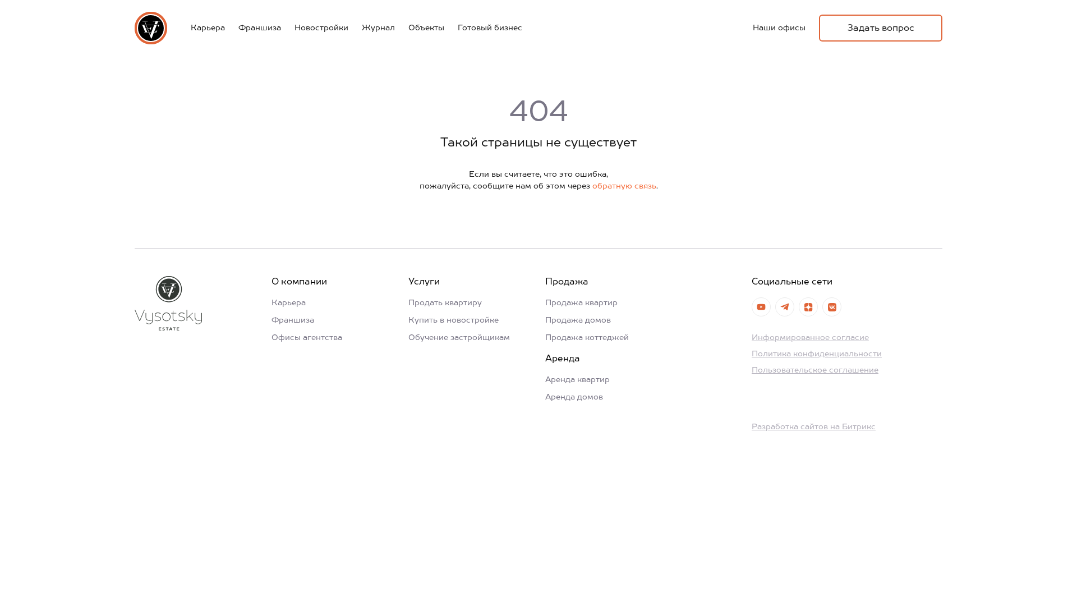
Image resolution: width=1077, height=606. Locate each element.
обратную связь (624, 186)
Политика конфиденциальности (817, 354)
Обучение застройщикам (459, 338)
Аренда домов (574, 397)
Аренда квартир (577, 380)
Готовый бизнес (490, 28)
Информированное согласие (810, 338)
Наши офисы (779, 28)
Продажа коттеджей (587, 338)
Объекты (426, 28)
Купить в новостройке (453, 320)
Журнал (378, 28)
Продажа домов (578, 320)
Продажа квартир (581, 303)
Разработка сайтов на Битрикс (814, 427)
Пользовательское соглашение (815, 370)
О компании (299, 282)
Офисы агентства (306, 338)
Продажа (566, 282)
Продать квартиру (445, 303)
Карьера (208, 28)
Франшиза (259, 28)
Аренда (562, 359)
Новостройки (321, 28)
